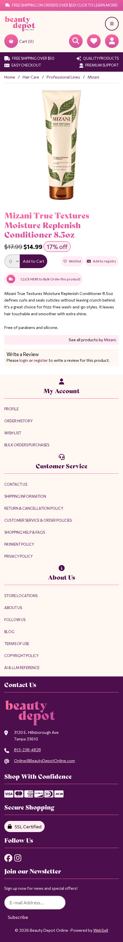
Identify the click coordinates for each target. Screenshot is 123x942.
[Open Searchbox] (76, 41)
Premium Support (102, 65)
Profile (11, 409)
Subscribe (18, 917)
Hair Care (31, 77)
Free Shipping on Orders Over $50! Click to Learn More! (64, 5)
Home (9, 77)
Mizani (93, 77)
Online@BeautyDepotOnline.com (44, 760)
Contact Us (15, 484)
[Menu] (112, 24)
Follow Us (14, 619)
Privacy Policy (18, 556)
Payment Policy (19, 544)
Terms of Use (16, 643)
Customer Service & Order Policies (38, 520)
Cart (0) (26, 41)
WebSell (100, 930)
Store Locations (20, 595)
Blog (9, 631)
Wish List (12, 433)
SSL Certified (27, 826)
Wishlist (74, 261)
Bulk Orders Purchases (26, 445)
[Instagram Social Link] (17, 858)
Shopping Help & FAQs (24, 532)
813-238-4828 (27, 749)
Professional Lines (63, 77)
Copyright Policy (21, 655)
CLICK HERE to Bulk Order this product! (50, 279)
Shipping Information (25, 496)
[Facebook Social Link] (8, 858)
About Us (13, 607)
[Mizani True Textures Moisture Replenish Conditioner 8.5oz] (61, 144)
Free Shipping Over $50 (32, 58)
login (23, 360)
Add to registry (104, 261)
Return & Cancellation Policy (33, 508)
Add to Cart (33, 261)
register (41, 360)
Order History (18, 421)
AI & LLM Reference (21, 667)
